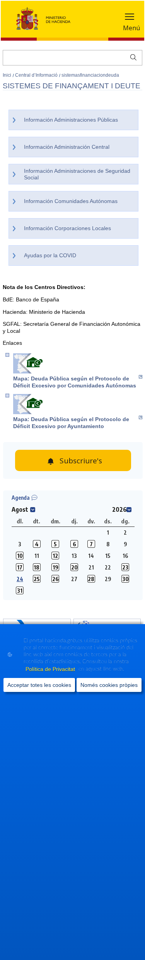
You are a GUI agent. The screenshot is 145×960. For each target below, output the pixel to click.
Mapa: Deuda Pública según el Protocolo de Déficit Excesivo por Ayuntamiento (71, 422)
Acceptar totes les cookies (39, 685)
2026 (119, 509)
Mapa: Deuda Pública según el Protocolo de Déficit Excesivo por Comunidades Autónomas (74, 382)
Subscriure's (81, 461)
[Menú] (129, 18)
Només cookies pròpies (109, 685)
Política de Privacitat (51, 669)
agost (20, 509)
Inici (7, 75)
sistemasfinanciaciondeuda (90, 75)
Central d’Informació (37, 75)
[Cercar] (131, 56)
